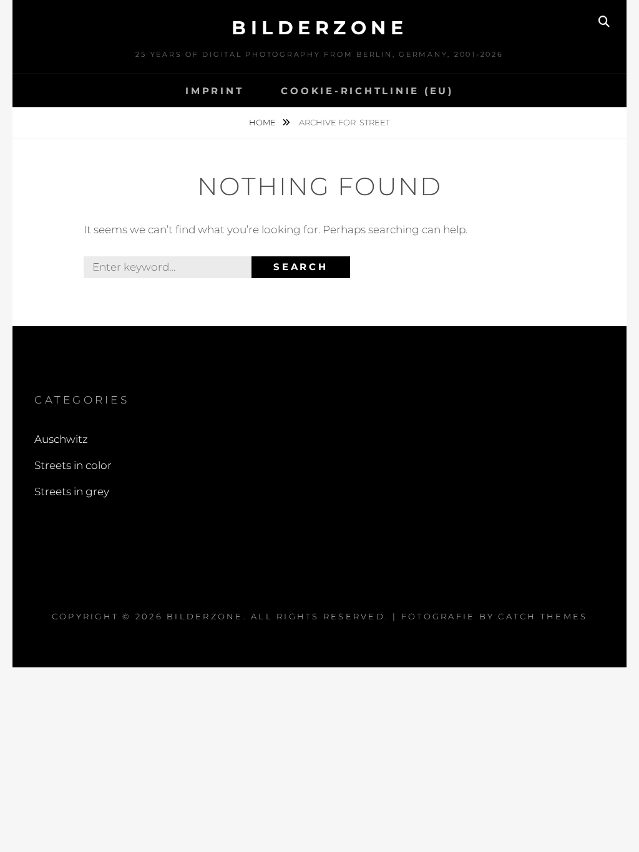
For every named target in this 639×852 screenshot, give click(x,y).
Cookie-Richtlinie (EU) (367, 91)
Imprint (214, 91)
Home (263, 122)
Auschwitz (61, 439)
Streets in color (73, 465)
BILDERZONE (319, 27)
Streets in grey (71, 491)
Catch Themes (542, 616)
